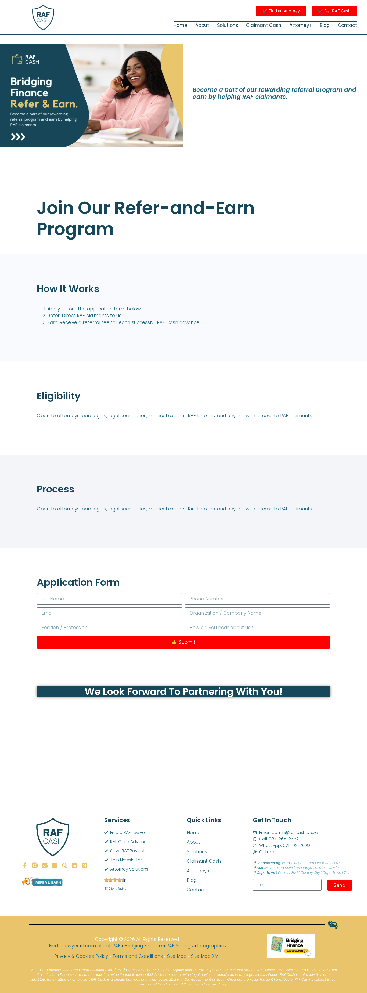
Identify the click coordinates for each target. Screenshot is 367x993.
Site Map (177, 956)
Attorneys (300, 25)
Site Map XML (206, 956)
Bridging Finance (143, 946)
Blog (325, 25)
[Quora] (64, 865)
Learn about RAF (101, 946)
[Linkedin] (74, 865)
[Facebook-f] (25, 865)
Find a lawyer (64, 946)
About (202, 25)
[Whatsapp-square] (54, 865)
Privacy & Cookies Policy (81, 956)
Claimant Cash (263, 25)
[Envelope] (45, 865)
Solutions (227, 25)
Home (180, 25)
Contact (347, 25)
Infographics (211, 946)
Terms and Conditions (137, 956)
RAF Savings (179, 946)
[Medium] (84, 865)
